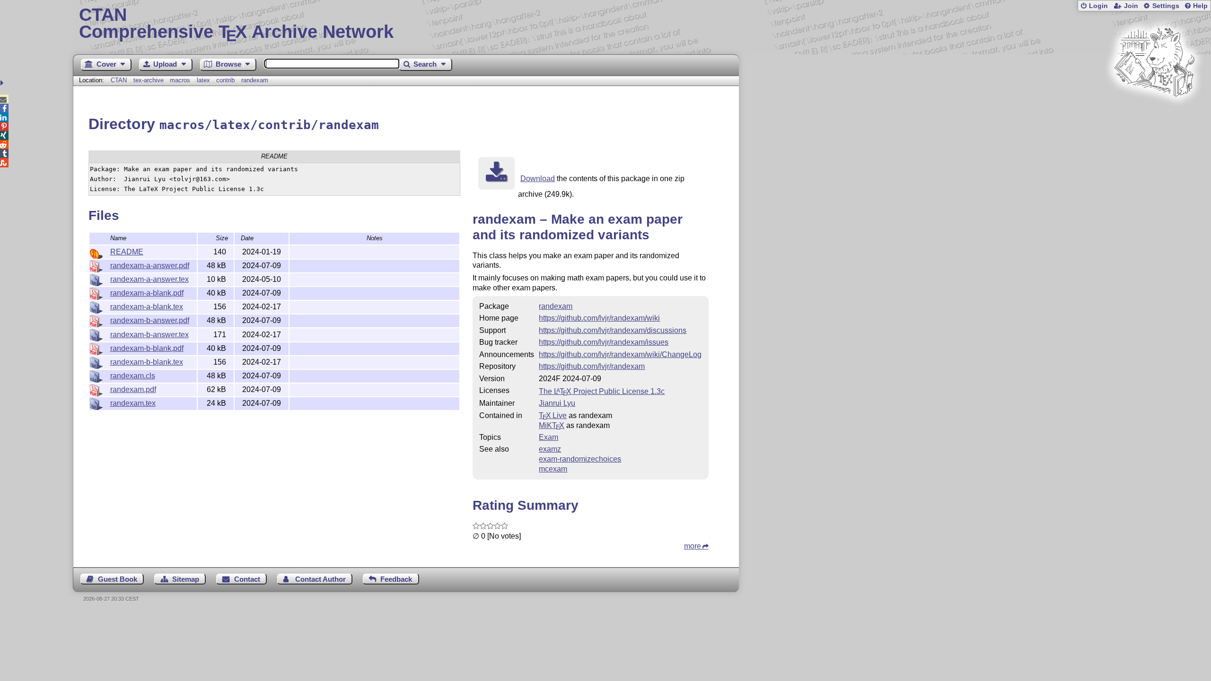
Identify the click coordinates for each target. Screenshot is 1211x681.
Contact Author (320, 579)
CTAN (119, 80)
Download (537, 179)
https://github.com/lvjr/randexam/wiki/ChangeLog (620, 354)
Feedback (396, 579)
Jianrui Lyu (557, 403)
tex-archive (148, 80)
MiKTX (551, 425)
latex (203, 80)
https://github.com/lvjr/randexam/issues (603, 342)
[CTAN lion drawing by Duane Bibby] (1154, 115)
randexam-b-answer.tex (149, 335)
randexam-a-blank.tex (146, 307)
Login (1098, 5)
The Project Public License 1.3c (602, 391)
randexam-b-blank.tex (146, 362)
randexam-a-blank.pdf (147, 293)
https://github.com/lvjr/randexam (592, 366)
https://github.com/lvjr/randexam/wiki (599, 318)
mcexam (553, 469)
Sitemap (185, 579)
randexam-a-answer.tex (149, 279)
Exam (548, 437)
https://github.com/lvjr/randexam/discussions (612, 330)
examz (550, 449)
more (692, 546)
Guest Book (117, 579)
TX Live (553, 415)
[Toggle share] (3, 83)
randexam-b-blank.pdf (147, 348)
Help (1200, 5)
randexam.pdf (133, 389)
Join (1131, 5)
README (126, 252)
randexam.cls (132, 376)
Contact (247, 579)
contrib (225, 80)
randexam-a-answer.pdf (149, 266)
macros (180, 80)
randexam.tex (133, 403)
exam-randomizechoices (580, 459)
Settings (1165, 5)
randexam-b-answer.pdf (149, 320)
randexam (254, 80)
